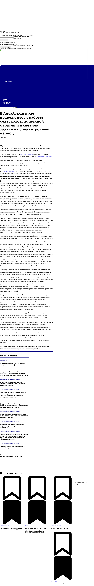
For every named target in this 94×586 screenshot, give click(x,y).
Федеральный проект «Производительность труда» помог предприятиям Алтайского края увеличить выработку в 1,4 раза (14, 405)
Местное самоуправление (56, 525)
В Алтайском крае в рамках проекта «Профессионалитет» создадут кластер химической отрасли (12, 383)
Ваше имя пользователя (21, 36)
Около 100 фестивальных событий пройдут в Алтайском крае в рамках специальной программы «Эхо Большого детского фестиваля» (36, 530)
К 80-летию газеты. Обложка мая (60, 584)
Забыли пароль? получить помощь (11, 41)
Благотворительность (4, 525)
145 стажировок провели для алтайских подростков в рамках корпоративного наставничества (12, 426)
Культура (9, 85)
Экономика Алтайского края (8, 401)
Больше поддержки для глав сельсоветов (59, 529)
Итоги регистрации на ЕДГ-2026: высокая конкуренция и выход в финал (12, 364)
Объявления (7, 102)
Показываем (7, 91)
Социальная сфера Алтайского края (10, 369)
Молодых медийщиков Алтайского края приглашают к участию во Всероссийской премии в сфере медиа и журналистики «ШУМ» (14, 373)
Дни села (9, 98)
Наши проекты (8, 101)
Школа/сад (10, 84)
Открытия (9, 96)
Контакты (6, 105)
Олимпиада (10, 94)
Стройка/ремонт (12, 82)
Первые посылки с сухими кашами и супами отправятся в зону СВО (11, 529)
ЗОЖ (7, 87)
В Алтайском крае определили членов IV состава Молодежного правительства (12, 447)
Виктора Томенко (26, 154)
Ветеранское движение (14, 89)
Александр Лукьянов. (44, 157)
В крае (5, 99)
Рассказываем (7, 81)
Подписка (6, 103)
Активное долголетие (14, 95)
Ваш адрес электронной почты (23, 45)
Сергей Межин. (9, 171)
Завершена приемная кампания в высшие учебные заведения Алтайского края (12, 455)
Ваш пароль (17, 38)
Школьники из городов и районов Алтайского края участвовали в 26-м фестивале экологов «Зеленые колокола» (14, 415)
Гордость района (12, 88)
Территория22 (79, 485)
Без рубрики (3, 360)
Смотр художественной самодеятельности (22, 92)
